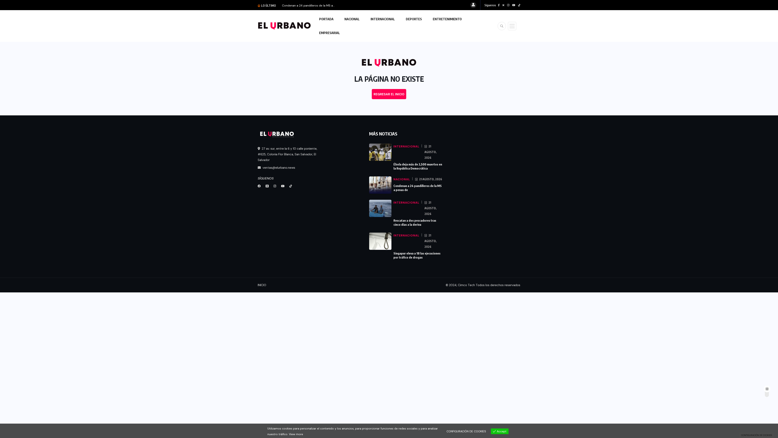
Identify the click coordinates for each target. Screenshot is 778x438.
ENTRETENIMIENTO (447, 19)
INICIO (262, 285)
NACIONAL (352, 19)
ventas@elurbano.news (278, 168)
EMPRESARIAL (329, 33)
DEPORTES (414, 19)
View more (296, 434)
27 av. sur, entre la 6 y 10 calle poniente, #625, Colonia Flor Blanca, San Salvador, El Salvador (287, 154)
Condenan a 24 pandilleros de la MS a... (308, 5)
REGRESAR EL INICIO (389, 94)
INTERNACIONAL (383, 19)
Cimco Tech (466, 285)
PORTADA (326, 19)
